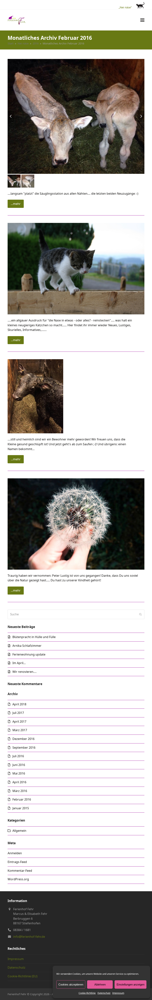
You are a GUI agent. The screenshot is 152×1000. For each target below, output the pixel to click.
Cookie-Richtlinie (87, 993)
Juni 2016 (18, 765)
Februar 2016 (21, 799)
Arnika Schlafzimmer (27, 646)
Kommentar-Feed (20, 871)
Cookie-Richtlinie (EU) (22, 976)
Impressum (118, 993)
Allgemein (19, 831)
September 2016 (23, 747)
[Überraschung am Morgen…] (35, 396)
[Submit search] (140, 614)
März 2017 (19, 730)
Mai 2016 (18, 773)
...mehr (16, 204)
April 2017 (19, 721)
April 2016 (19, 782)
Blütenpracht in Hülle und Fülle (34, 637)
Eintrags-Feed (17, 862)
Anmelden (15, 853)
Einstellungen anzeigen (130, 984)
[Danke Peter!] (76, 523)
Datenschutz (104, 993)
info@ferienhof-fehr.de (29, 937)
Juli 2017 (18, 713)
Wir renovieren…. (24, 672)
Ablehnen (100, 984)
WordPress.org (18, 879)
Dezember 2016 (23, 739)
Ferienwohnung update (28, 654)
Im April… (19, 663)
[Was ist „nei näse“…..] (76, 268)
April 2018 (19, 704)
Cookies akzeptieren (70, 984)
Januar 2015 (20, 808)
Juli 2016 (18, 756)
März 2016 (19, 791)
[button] (142, 20)
